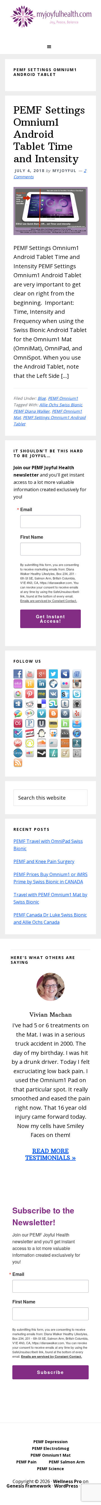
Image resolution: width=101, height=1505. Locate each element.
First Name (31, 537)
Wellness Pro (67, 1481)
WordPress (66, 1486)
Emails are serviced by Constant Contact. (48, 600)
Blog (42, 398)
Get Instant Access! (50, 618)
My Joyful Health (50, 17)
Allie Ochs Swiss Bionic (60, 404)
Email (26, 509)
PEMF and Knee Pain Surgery (43, 861)
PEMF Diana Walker (31, 411)
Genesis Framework (28, 1486)
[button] (50, 46)
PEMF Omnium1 (63, 398)
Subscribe (50, 1372)
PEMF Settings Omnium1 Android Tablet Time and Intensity (49, 134)
